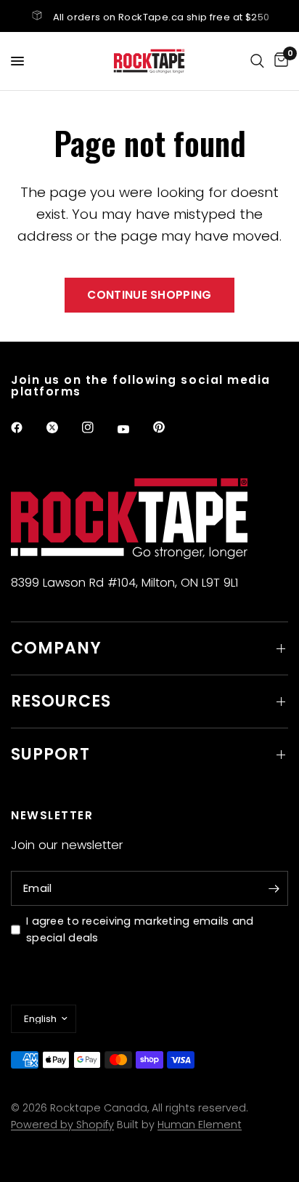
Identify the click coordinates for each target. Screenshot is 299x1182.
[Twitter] (62, 427)
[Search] (257, 61)
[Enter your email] (273, 888)
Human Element (199, 1124)
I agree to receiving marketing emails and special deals (140, 929)
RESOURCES (61, 701)
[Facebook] (27, 427)
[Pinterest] (169, 427)
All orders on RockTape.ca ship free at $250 (161, 17)
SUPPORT (50, 754)
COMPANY (56, 648)
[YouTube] (134, 430)
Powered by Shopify (62, 1124)
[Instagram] (98, 427)
